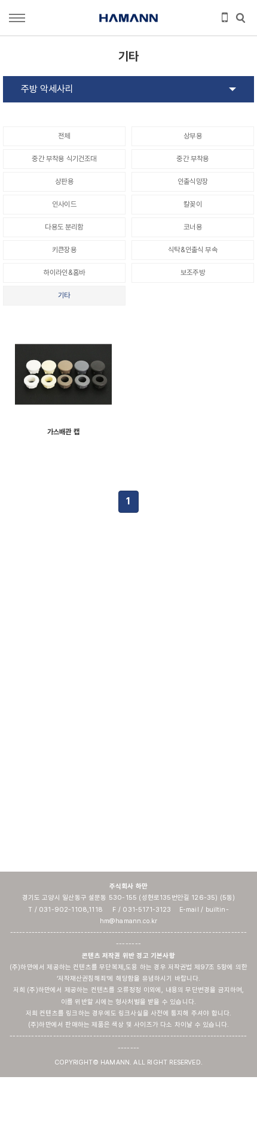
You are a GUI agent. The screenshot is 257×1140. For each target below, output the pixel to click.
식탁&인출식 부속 (193, 250)
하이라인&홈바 (64, 272)
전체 (64, 136)
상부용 (192, 136)
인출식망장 (193, 181)
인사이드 (64, 204)
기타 (64, 295)
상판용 (64, 181)
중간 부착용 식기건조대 (64, 159)
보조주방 (192, 272)
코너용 (192, 227)
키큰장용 (64, 250)
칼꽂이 (192, 204)
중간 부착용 (192, 159)
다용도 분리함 (64, 227)
